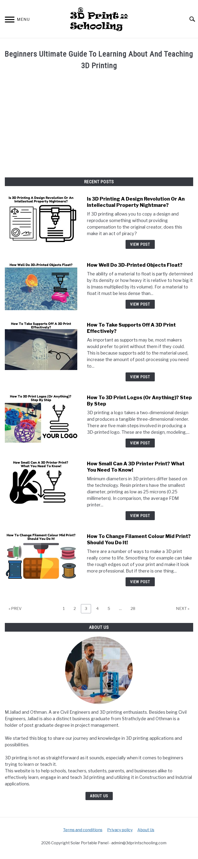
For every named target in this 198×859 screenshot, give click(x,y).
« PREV (15, 608)
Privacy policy (120, 830)
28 (134, 608)
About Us (99, 796)
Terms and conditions (82, 830)
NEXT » (182, 608)
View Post (140, 244)
